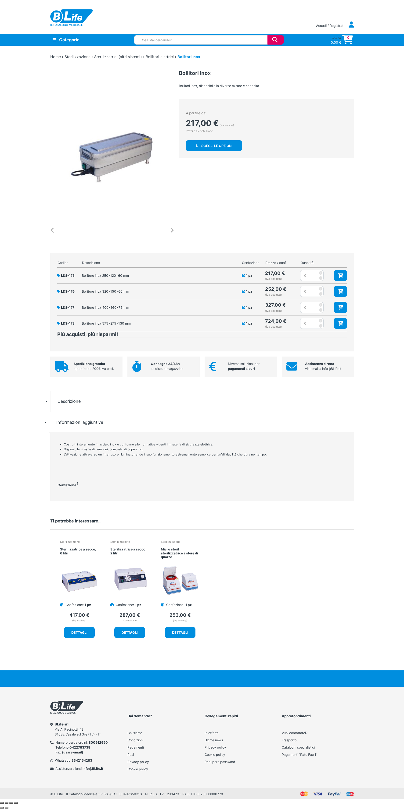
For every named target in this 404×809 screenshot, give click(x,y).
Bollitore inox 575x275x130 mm (106, 323)
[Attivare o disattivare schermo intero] (6, 803)
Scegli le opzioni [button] (216, 146)
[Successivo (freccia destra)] (6, 808)
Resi (130, 754)
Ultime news (214, 740)
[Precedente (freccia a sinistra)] (2, 808)
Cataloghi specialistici (298, 747)
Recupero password (220, 762)
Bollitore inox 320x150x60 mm (105, 291)
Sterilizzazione (77, 56)
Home (55, 56)
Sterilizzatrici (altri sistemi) (118, 56)
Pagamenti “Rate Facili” (299, 754)
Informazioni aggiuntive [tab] (79, 422)
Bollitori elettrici (160, 56)
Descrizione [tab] (69, 401)
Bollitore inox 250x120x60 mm (105, 275)
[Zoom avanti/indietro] (2, 803)
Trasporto (289, 740)
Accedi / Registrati (330, 26)
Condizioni (135, 740)
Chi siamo (134, 733)
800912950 (98, 742)
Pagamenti (135, 747)
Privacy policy (138, 762)
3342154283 (82, 760)
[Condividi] (11, 803)
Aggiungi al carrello (340, 275)
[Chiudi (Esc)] (16, 803)
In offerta (212, 733)
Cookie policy (137, 769)
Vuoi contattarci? (294, 733)
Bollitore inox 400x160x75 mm (105, 307)
